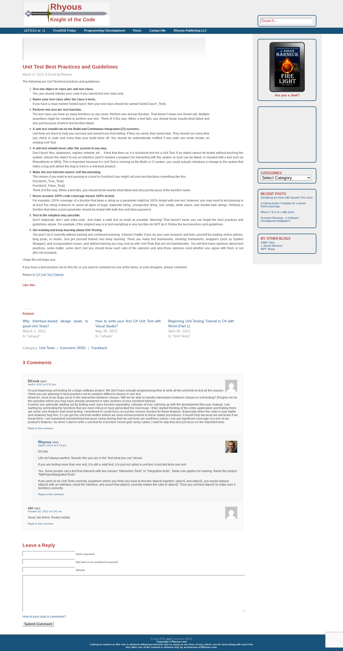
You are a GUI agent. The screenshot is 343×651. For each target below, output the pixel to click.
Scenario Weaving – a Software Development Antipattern (280, 219)
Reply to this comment (40, 428)
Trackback (99, 348)
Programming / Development (104, 30)
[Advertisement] (166, 13)
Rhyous (66, 7)
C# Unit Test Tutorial (50, 275)
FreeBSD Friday (64, 30)
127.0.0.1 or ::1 (34, 30)
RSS (81, 348)
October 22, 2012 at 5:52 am (45, 511)
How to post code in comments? (44, 616)
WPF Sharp (268, 248)
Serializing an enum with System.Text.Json (287, 197)
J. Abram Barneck (271, 245)
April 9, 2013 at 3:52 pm (42, 384)
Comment (67, 348)
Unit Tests (47, 348)
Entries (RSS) (158, 638)
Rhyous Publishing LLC (190, 30)
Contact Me (157, 30)
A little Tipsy (268, 242)
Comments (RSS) (182, 638)
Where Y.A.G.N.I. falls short (277, 212)
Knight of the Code (72, 19)
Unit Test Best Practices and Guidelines (70, 67)
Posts (137, 30)
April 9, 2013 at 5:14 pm (52, 445)
